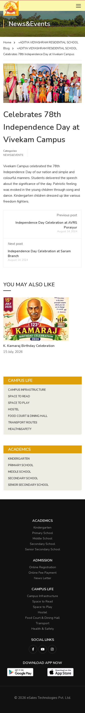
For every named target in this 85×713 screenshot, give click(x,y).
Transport (42, 623)
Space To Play (18, 403)
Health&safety (19, 429)
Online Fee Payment (42, 573)
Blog (6, 48)
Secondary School (23, 478)
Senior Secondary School (28, 485)
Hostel (13, 409)
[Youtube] (42, 649)
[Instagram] (52, 649)
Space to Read (42, 601)
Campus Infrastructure (27, 390)
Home (7, 42)
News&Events (13, 155)
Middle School (19, 472)
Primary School (20, 465)
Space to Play (42, 607)
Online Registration (42, 567)
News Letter (42, 578)
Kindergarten (19, 459)
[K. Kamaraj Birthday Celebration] (36, 319)
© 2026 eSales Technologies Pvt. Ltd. (42, 698)
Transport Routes (22, 423)
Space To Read (19, 396)
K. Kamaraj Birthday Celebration (28, 345)
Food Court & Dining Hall (28, 416)
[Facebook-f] (33, 649)
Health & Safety (42, 629)
